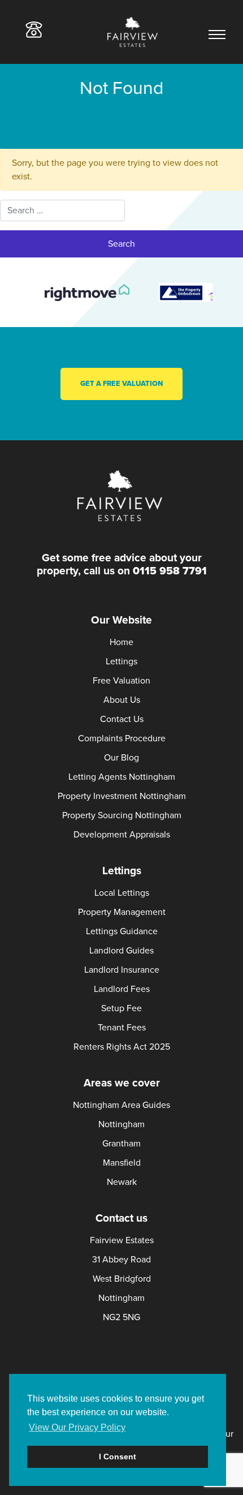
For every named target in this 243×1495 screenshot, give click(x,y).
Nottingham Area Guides (121, 1105)
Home (121, 642)
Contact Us (122, 719)
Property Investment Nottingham (122, 796)
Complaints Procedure (122, 738)
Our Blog (121, 757)
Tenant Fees (122, 1027)
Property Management (122, 912)
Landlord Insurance (121, 970)
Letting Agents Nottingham (121, 777)
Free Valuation (121, 680)
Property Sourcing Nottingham (121, 815)
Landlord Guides (121, 950)
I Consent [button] (117, 1456)
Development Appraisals (121, 834)
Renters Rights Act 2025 (121, 1046)
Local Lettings (121, 893)
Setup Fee (121, 1008)
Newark (122, 1182)
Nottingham (121, 1124)
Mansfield (122, 1162)
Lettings (121, 661)
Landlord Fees (122, 989)
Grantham (121, 1143)
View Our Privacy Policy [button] (77, 1427)
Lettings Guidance (122, 931)
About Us (121, 700)
